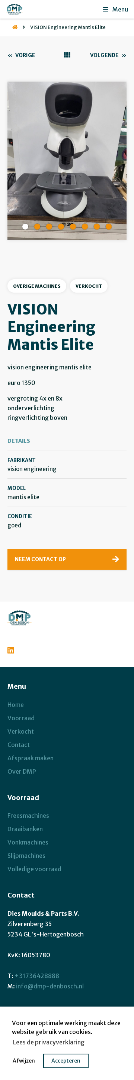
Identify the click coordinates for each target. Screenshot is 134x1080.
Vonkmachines (27, 842)
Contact (18, 744)
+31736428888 (37, 975)
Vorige (21, 55)
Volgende (108, 55)
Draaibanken (25, 829)
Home (15, 704)
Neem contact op (40, 559)
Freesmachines (28, 815)
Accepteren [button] (65, 1060)
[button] (25, 227)
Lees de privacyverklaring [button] (48, 1042)
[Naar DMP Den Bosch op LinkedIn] (12, 649)
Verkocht (89, 286)
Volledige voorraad (34, 869)
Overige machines (37, 286)
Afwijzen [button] (24, 1060)
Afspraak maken (30, 758)
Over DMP (21, 771)
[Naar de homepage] (12, 27)
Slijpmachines (26, 855)
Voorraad (21, 718)
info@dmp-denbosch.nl (50, 986)
